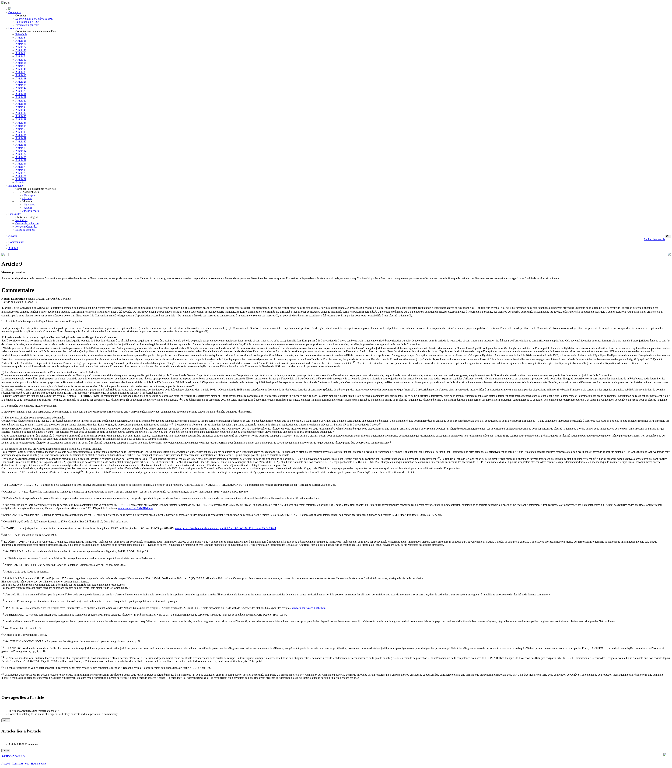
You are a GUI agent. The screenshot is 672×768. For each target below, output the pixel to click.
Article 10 (20, 75)
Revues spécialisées (26, 226)
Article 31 (20, 176)
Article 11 (20, 94)
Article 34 (20, 84)
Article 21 (20, 135)
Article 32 (20, 47)
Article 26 (20, 81)
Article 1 (20, 53)
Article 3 (20, 91)
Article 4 (20, 110)
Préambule (21, 34)
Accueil (12, 235)
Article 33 (20, 65)
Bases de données (25, 229)
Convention (14, 12)
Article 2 (20, 72)
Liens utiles (14, 213)
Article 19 (20, 97)
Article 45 (20, 144)
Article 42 (20, 87)
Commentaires (16, 28)
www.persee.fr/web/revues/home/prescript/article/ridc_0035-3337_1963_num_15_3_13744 (225, 528)
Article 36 (20, 122)
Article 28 (20, 119)
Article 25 (20, 62)
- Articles (27, 198)
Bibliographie (15, 185)
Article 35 (20, 103)
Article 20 (20, 116)
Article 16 (20, 40)
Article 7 (20, 166)
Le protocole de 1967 (27, 21)
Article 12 (20, 113)
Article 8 (20, 37)
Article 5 (20, 128)
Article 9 (20, 56)
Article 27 (20, 100)
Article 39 (20, 179)
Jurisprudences (30, 210)
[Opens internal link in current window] (666, 757)
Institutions (21, 220)
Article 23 (20, 173)
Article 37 (20, 141)
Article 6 (20, 147)
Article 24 (20, 43)
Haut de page (38, 763)
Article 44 (20, 125)
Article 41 (20, 69)
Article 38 (20, 160)
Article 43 (20, 106)
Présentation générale (27, 24)
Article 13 (20, 132)
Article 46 (20, 163)
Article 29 (20, 138)
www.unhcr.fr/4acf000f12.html (309, 607)
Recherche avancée (654, 239)
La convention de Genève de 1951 (34, 18)
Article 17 (20, 59)
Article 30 (20, 157)
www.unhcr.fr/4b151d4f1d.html (135, 508)
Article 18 (20, 78)
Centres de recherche (26, 223)
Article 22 (20, 154)
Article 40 (20, 50)
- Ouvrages (28, 195)
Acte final (20, 182)
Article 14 (20, 150)
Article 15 (20, 169)
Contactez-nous (20, 763)
